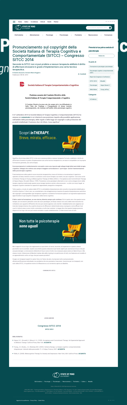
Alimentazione (34, 35)
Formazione (108, 35)
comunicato (25, 117)
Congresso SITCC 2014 (49, 326)
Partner (56, 22)
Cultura (83, 381)
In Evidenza (93, 99)
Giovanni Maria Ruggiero (32, 72)
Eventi (49, 22)
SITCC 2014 (93, 81)
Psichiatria (78, 35)
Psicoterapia (64, 35)
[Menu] (14, 21)
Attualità (102, 81)
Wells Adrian (93, 89)
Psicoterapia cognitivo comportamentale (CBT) (101, 71)
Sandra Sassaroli (19, 72)
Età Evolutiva (19, 35)
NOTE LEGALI (48, 393)
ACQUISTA (47, 342)
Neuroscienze (93, 35)
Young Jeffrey (105, 89)
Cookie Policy (41, 400)
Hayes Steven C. (105, 85)
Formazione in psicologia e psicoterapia (101, 66)
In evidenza (34, 22)
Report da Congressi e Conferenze (100, 77)
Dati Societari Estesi (74, 393)
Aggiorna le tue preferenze (22, 400)
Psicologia (49, 35)
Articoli (42, 22)
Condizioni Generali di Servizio (60, 393)
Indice (26, 22)
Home (20, 22)
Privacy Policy (33, 400)
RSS (81, 393)
